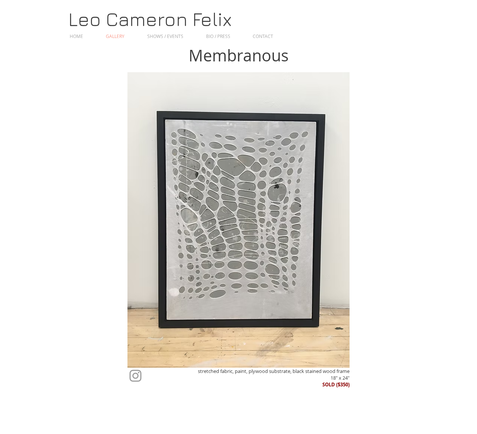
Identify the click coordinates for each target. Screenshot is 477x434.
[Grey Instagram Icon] (135, 376)
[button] (238, 220)
